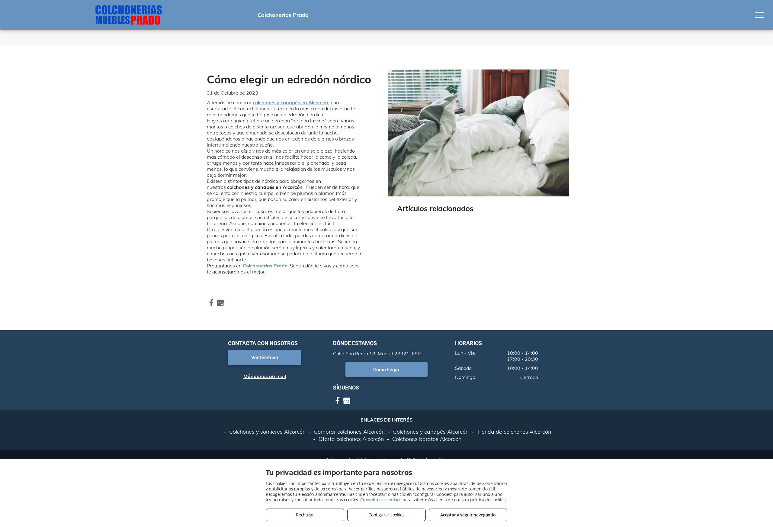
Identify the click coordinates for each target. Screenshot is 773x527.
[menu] (760, 15)
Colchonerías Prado (265, 266)
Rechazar (305, 515)
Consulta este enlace (380, 500)
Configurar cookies (386, 515)
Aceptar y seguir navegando (468, 515)
